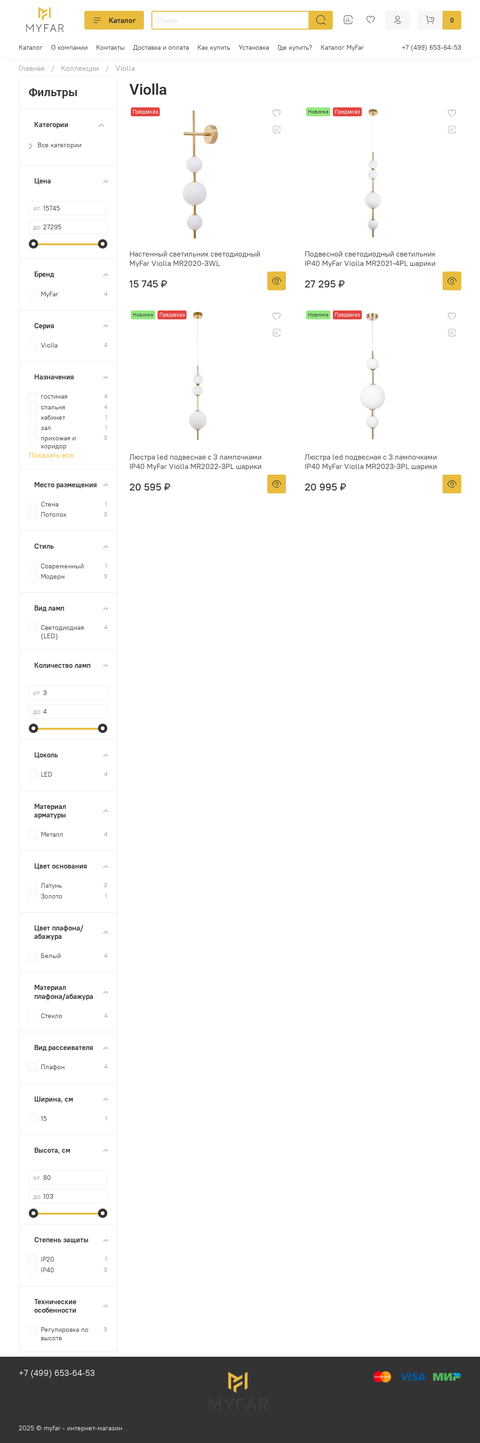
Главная (32, 68)
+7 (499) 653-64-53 (431, 47)
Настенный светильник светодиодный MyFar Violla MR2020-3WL (194, 258)
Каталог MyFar (342, 47)
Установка (254, 47)
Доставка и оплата (161, 47)
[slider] (33, 244)
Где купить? (295, 47)
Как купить (213, 47)
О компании (69, 47)
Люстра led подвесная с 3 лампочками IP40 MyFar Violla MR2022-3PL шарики (195, 461)
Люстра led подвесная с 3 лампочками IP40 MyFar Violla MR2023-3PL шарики (371, 461)
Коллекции (80, 68)
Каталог (122, 20)
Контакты (110, 47)
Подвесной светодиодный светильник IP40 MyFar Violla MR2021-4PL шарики (370, 258)
